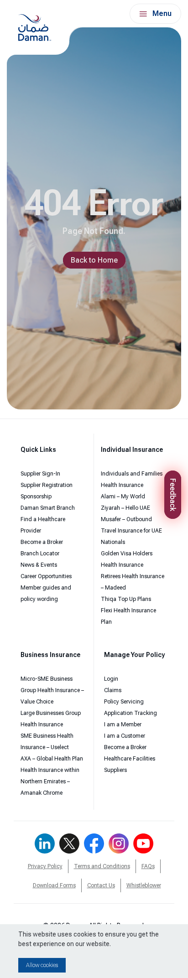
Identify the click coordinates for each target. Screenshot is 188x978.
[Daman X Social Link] (69, 843)
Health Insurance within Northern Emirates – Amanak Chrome (50, 781)
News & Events (39, 565)
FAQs (148, 866)
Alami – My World (123, 496)
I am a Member (122, 724)
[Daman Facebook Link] (94, 843)
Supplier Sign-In (40, 474)
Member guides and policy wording (46, 593)
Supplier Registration (47, 485)
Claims (112, 690)
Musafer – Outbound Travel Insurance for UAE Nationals (131, 530)
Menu (162, 13)
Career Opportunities (46, 576)
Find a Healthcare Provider (43, 525)
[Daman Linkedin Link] (45, 843)
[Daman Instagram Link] (119, 843)
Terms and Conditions (102, 866)
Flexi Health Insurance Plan (128, 616)
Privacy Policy (45, 866)
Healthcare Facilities (129, 758)
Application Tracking (130, 713)
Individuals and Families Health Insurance (131, 479)
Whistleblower (143, 885)
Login (111, 679)
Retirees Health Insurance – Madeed (132, 582)
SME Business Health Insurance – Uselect (47, 741)
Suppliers (115, 770)
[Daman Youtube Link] (143, 843)
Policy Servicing (124, 702)
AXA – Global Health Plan (52, 758)
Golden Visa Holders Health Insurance (126, 559)
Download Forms (54, 885)
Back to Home (94, 260)
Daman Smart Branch (48, 508)
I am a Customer (124, 736)
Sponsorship (36, 496)
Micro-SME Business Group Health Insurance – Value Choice (52, 690)
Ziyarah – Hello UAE (125, 508)
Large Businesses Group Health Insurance (51, 719)
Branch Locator (40, 553)
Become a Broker (42, 542)
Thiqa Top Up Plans (126, 599)
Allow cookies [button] (42, 965)
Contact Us (101, 885)
